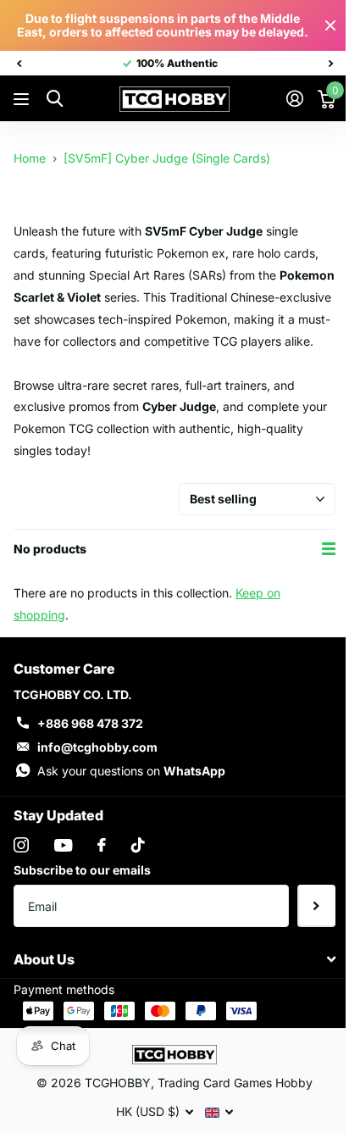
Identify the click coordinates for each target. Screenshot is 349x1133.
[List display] (328, 548)
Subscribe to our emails (82, 870)
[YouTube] (63, 845)
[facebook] (101, 845)
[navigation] (18, 63)
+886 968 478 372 (90, 723)
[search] (55, 99)
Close (330, 25)
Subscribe (316, 906)
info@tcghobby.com (97, 747)
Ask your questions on (131, 771)
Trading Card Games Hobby (235, 1082)
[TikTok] (138, 845)
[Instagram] (21, 845)
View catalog (23, 99)
